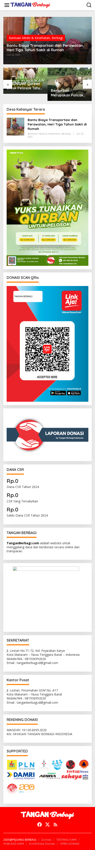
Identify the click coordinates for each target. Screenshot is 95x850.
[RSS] (55, 824)
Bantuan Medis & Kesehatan (29, 38)
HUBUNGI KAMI (13, 843)
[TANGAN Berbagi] (30, 5)
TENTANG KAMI (66, 839)
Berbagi (57, 38)
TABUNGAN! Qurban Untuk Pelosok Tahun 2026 (24, 86)
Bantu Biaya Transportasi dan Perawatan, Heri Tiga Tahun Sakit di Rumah (45, 47)
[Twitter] (47, 824)
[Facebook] (39, 824)
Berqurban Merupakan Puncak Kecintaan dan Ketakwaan (67, 93)
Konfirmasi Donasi (42, 843)
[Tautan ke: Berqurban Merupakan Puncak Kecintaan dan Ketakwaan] (70, 84)
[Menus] (6, 5)
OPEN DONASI (69, 843)
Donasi (46, 839)
